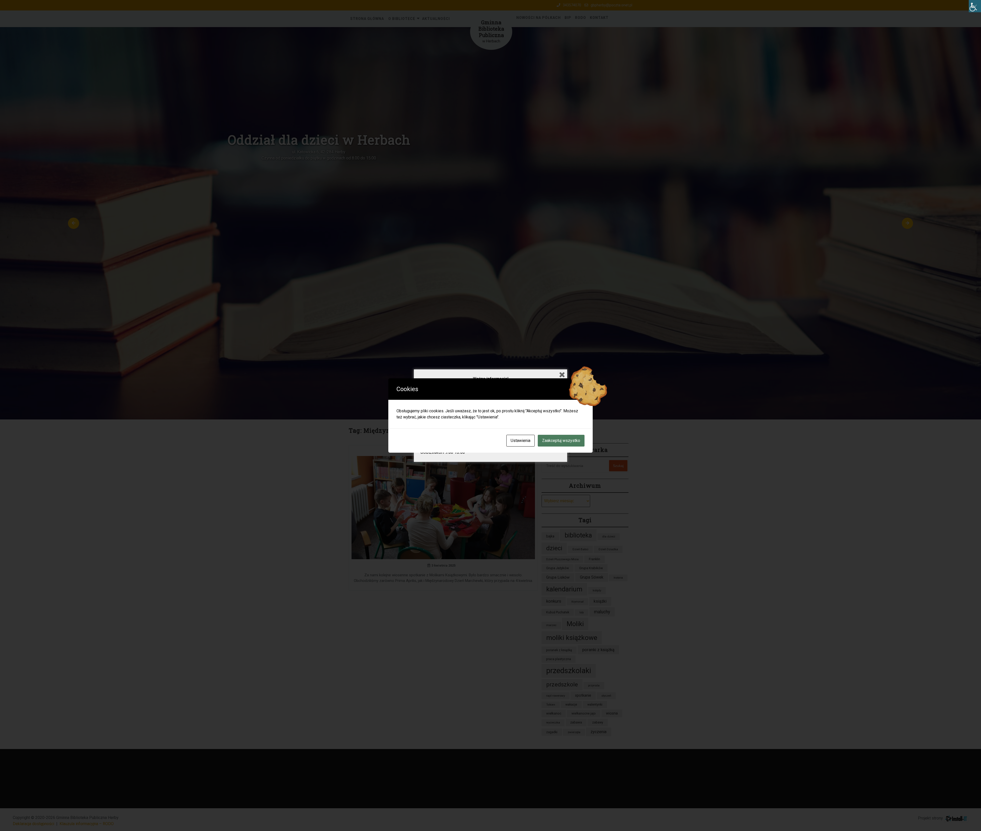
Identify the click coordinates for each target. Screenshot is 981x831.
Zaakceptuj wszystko (561, 440)
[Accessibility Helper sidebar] (975, 6)
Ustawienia (520, 440)
